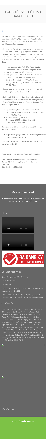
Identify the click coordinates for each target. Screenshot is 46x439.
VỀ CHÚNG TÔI (8, 409)
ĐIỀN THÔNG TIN (9, 281)
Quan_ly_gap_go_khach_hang (15, 277)
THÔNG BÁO (7, 285)
